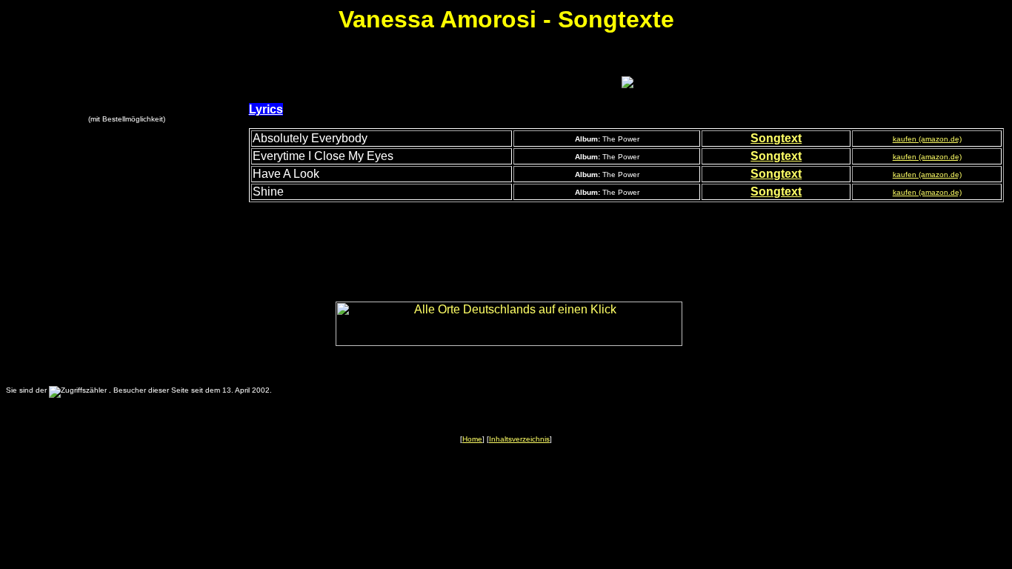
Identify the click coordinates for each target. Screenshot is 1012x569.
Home (472, 439)
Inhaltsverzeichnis (519, 439)
